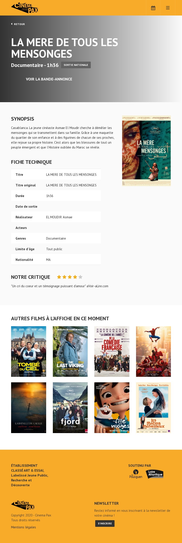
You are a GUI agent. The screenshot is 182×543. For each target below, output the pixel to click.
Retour (19, 24)
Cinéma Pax (31, 7)
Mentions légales (23, 527)
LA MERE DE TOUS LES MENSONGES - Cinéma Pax (22, 505)
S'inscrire (105, 523)
